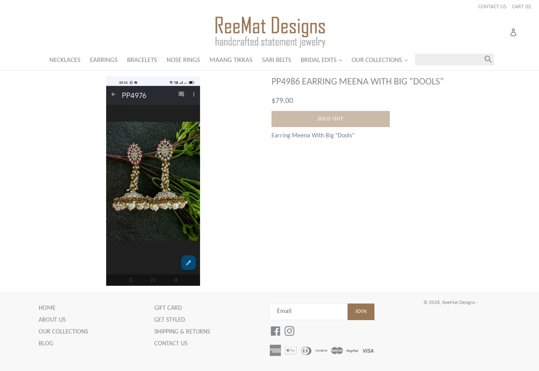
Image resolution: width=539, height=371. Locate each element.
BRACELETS (142, 60)
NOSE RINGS (183, 60)
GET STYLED (169, 320)
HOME (47, 308)
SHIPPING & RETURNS (182, 332)
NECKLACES (64, 60)
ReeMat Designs (458, 302)
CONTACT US (170, 344)
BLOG (46, 344)
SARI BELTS (276, 60)
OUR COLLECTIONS (382, 60)
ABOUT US (52, 320)
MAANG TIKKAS (231, 60)
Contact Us (492, 7)
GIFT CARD (168, 308)
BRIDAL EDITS (323, 60)
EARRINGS (104, 60)
